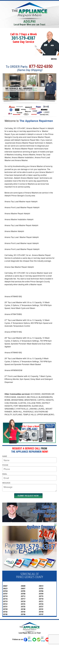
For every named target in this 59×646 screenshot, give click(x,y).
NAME (4, 456)
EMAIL (4, 474)
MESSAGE (6, 482)
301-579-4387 (23, 38)
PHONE (5, 465)
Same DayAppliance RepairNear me (43, 511)
